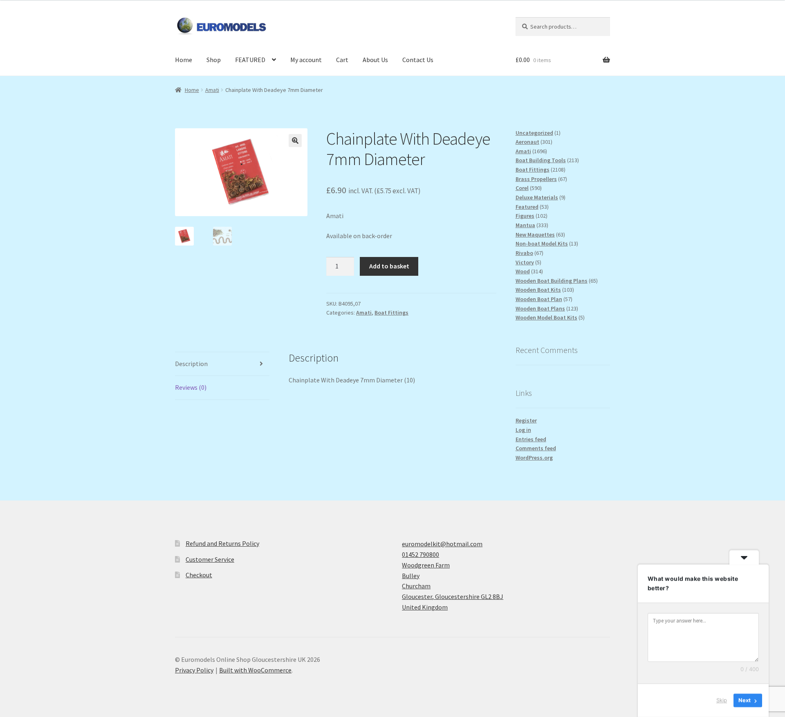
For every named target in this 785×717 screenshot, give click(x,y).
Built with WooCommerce (255, 670)
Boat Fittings (391, 312)
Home (183, 60)
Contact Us (417, 60)
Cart (342, 60)
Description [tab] (191, 364)
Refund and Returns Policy (222, 543)
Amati (212, 90)
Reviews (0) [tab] (190, 387)
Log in (523, 429)
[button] (295, 140)
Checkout (199, 575)
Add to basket (389, 266)
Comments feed (536, 448)
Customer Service (210, 559)
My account (306, 60)
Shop (213, 60)
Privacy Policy (194, 670)
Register (526, 420)
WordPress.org (534, 457)
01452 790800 (420, 554)
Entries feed (531, 439)
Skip (721, 700)
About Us (375, 60)
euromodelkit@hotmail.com (442, 544)
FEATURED (250, 60)
